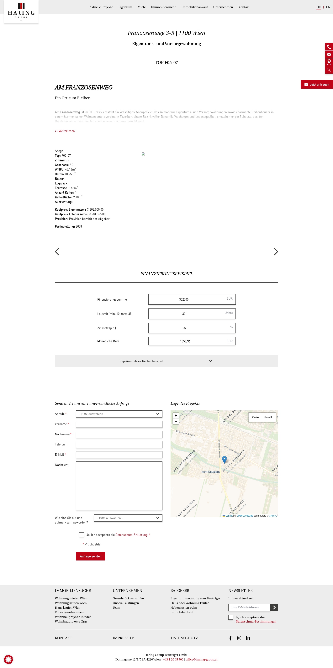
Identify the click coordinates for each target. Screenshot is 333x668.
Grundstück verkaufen (128, 598)
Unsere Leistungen (126, 603)
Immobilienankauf (195, 7)
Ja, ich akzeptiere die (250, 617)
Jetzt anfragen (319, 84)
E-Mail (60, 454)
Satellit (268, 417)
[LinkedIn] (248, 638)
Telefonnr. (61, 444)
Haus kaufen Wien (67, 607)
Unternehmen (223, 7)
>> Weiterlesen (65, 131)
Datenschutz (184, 638)
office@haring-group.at (202, 659)
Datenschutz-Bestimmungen (256, 621)
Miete (142, 7)
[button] (224, 460)
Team (116, 607)
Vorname (62, 424)
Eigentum (125, 7)
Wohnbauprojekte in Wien (73, 617)
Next (276, 251)
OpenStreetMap (245, 515)
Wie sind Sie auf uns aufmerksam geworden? (71, 520)
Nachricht (61, 465)
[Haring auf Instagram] (239, 638)
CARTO (273, 515)
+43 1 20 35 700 (173, 659)
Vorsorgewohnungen (69, 612)
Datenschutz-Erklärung (131, 535)
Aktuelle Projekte (101, 7)
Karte (255, 417)
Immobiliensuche (163, 7)
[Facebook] (230, 638)
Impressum (124, 638)
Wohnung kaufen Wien (71, 603)
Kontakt (244, 7)
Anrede (61, 414)
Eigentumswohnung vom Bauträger (195, 598)
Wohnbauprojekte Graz (71, 621)
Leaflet (229, 515)
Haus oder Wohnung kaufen (190, 603)
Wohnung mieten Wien (71, 598)
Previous (57, 251)
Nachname (63, 434)
